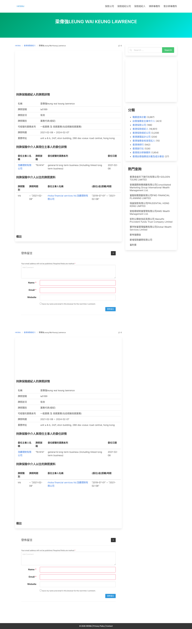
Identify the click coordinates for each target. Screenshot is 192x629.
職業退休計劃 (139, 117)
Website (31, 297)
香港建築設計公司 (142, 136)
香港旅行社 (138, 148)
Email (32, 290)
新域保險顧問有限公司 (141, 239)
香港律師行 (138, 144)
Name (32, 282)
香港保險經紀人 (30, 46)
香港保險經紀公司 (142, 132)
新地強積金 (135, 234)
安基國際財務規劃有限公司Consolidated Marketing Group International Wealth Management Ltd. (150, 187)
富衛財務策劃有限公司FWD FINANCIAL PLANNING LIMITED (150, 197)
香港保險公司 (139, 125)
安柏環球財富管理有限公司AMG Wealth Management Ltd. (150, 212)
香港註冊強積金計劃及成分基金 (148, 156)
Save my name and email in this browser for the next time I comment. (69, 304)
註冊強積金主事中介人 (144, 121)
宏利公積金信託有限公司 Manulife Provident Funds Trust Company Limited (151, 220)
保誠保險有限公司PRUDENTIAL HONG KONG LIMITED (149, 204)
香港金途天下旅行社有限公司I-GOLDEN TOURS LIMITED (150, 178)
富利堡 (133, 244)
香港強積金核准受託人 (144, 140)
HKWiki (18, 46)
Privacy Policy (99, 626)
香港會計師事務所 (142, 152)
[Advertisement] (68, 72)
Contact (109, 626)
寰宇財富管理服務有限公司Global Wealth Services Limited (150, 228)
